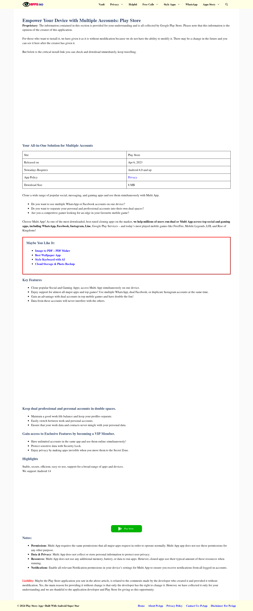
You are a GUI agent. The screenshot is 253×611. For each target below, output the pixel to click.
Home (141, 606)
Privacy (114, 4)
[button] (227, 4)
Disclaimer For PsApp (223, 606)
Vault (102, 4)
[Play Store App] (33, 4)
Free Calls (148, 4)
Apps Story (209, 4)
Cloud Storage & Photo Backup (55, 264)
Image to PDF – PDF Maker (52, 250)
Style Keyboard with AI (50, 259)
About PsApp (155, 606)
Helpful (133, 4)
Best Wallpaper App (48, 255)
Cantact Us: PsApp (196, 606)
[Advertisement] (126, 99)
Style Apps (170, 4)
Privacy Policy (174, 606)
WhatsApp (191, 4)
